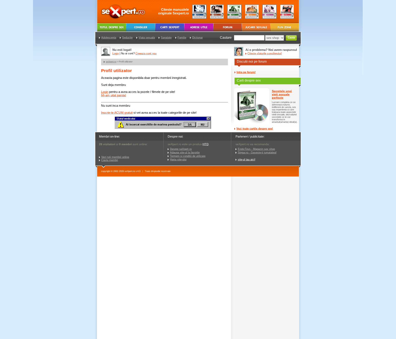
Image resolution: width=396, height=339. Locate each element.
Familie (182, 37)
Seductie (127, 37)
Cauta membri (109, 160)
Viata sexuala (147, 37)
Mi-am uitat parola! (113, 95)
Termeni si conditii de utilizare (187, 156)
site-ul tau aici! (246, 159)
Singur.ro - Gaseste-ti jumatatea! (257, 152)
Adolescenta (108, 37)
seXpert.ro (111, 61)
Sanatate (166, 37)
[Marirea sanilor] (287, 12)
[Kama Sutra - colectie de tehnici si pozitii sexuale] (252, 12)
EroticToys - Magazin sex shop (256, 149)
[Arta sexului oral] (269, 12)
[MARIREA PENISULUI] (162, 127)
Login (104, 92)
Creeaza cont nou (146, 53)
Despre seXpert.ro (181, 149)
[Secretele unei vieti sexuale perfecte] (234, 12)
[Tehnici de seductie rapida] (217, 12)
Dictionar (197, 37)
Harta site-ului (178, 159)
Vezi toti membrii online (115, 157)
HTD (206, 144)
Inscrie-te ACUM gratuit (117, 112)
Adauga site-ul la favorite (185, 152)
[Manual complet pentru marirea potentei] (199, 12)
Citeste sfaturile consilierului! (265, 53)
